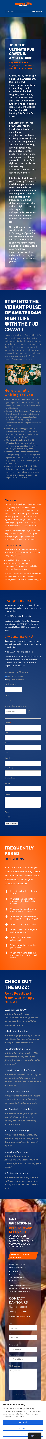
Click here (23, 1312)
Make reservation (11, 823)
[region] (23, 1420)
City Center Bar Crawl (15, 679)
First (6, 733)
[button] (23, 892)
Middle (7, 742)
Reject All (23, 1434)
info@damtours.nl (22, 1316)
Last (6, 752)
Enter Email (9, 768)
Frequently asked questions (19, 1256)
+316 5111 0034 (21, 1307)
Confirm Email (10, 778)
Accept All (23, 1422)
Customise (23, 1428)
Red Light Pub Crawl (15, 676)
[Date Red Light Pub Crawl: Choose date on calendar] (29, 711)
